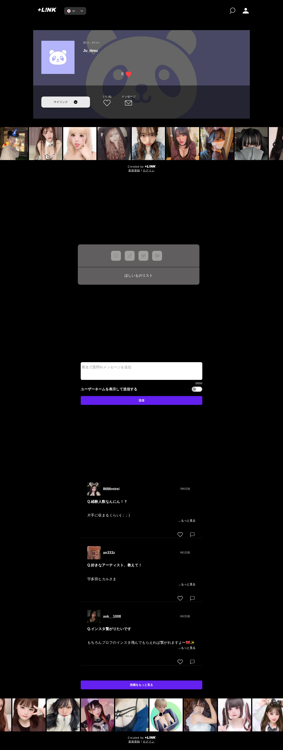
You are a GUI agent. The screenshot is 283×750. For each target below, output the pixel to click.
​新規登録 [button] (134, 170)
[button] (246, 11)
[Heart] (180, 534)
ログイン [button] (149, 170)
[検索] (232, 11)
